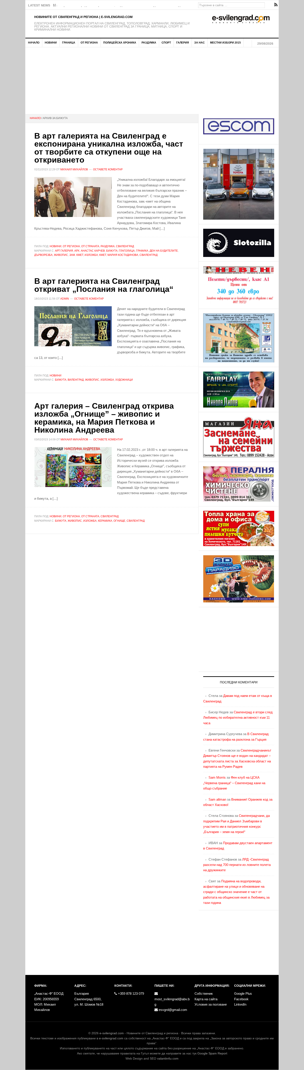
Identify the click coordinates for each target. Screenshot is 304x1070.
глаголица (127, 250)
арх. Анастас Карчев (89, 250)
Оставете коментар (108, 169)
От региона (71, 246)
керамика (105, 520)
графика (142, 250)
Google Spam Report (212, 1053)
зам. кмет (76, 255)
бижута (112, 250)
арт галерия (64, 250)
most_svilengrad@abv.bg (172, 1001)
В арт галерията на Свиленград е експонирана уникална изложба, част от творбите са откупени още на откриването (108, 147)
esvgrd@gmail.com (172, 1010)
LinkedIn (240, 1004)
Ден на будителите (164, 250)
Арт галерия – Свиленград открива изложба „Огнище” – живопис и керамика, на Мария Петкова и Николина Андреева (104, 417)
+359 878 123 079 (130, 993)
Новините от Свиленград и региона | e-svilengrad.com (83, 17)
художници (124, 379)
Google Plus (243, 993)
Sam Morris (217, 777)
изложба (91, 255)
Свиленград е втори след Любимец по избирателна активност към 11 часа (238, 717)
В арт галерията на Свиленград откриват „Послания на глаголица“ (103, 285)
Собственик (204, 993)
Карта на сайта (206, 999)
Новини (55, 246)
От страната (90, 246)
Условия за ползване (211, 1004)
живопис (61, 255)
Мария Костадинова (122, 255)
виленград (76, 379)
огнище (119, 520)
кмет (102, 255)
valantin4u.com (167, 1058)
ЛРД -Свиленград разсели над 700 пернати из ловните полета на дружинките (237, 864)
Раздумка (108, 246)
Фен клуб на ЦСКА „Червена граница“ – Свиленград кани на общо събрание (234, 783)
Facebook (241, 999)
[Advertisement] (152, 81)
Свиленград (125, 246)
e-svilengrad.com (111, 1033)
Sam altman (217, 799)
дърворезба (43, 255)
